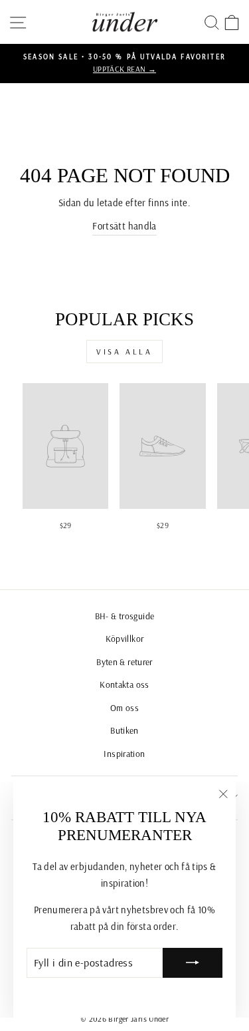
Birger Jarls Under (138, 1019)
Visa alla (124, 352)
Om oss (124, 707)
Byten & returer (124, 661)
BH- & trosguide (125, 615)
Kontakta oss (124, 684)
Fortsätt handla (124, 226)
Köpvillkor (125, 638)
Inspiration (124, 753)
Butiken (124, 730)
